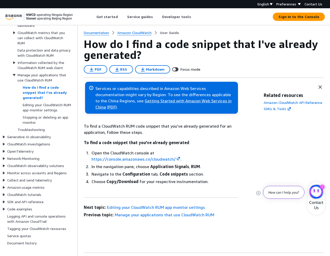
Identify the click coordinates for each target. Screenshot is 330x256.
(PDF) (112, 107)
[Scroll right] (195, 17)
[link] (169, 32)
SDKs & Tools (275, 108)
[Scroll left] (92, 17)
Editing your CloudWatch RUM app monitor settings (156, 207)
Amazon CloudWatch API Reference (293, 102)
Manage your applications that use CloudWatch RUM (164, 214)
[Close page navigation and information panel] (320, 87)
